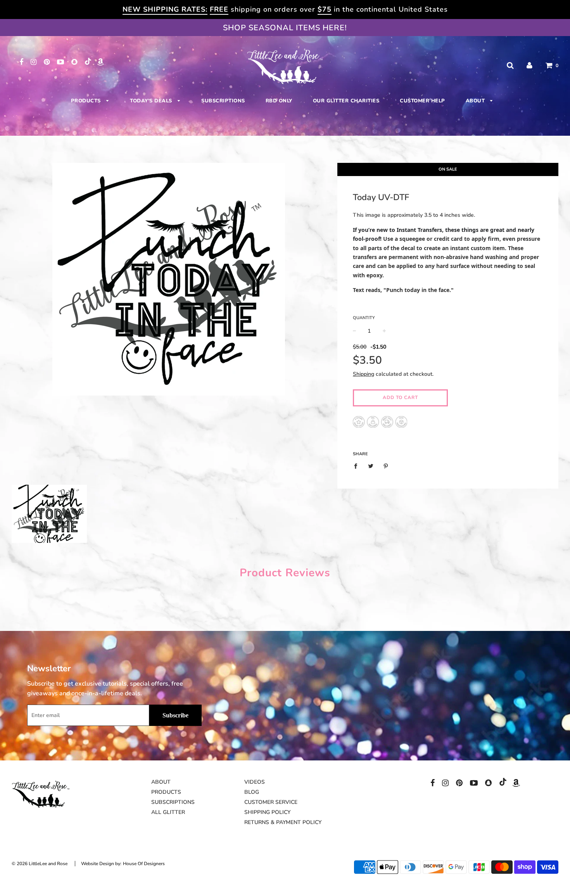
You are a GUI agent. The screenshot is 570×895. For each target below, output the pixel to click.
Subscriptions (223, 100)
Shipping (363, 374)
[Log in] (529, 65)
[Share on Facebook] (358, 466)
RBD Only (279, 100)
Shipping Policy (267, 812)
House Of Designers (144, 863)
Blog (251, 792)
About (476, 100)
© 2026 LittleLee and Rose (39, 863)
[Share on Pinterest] (385, 466)
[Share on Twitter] (370, 466)
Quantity (364, 318)
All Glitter (168, 812)
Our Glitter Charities (346, 100)
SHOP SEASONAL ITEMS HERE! (285, 27)
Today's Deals (152, 100)
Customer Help (422, 100)
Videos (254, 782)
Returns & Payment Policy (282, 822)
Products (87, 100)
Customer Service (270, 802)
